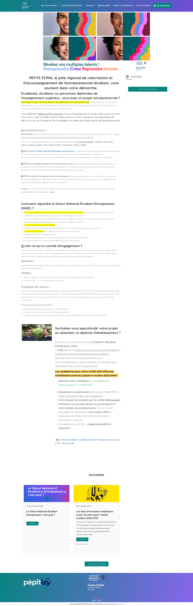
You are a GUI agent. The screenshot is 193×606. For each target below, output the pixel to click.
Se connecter (163, 5)
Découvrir (90, 5)
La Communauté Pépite (71, 5)
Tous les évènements (148, 89)
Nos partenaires (144, 5)
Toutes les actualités (96, 564)
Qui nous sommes (49, 5)
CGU (94, 600)
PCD (99, 600)
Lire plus (32, 523)
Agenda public (104, 5)
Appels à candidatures (123, 5)
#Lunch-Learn (82, 544)
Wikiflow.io (120, 604)
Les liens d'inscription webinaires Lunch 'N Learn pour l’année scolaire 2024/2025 (94, 515)
